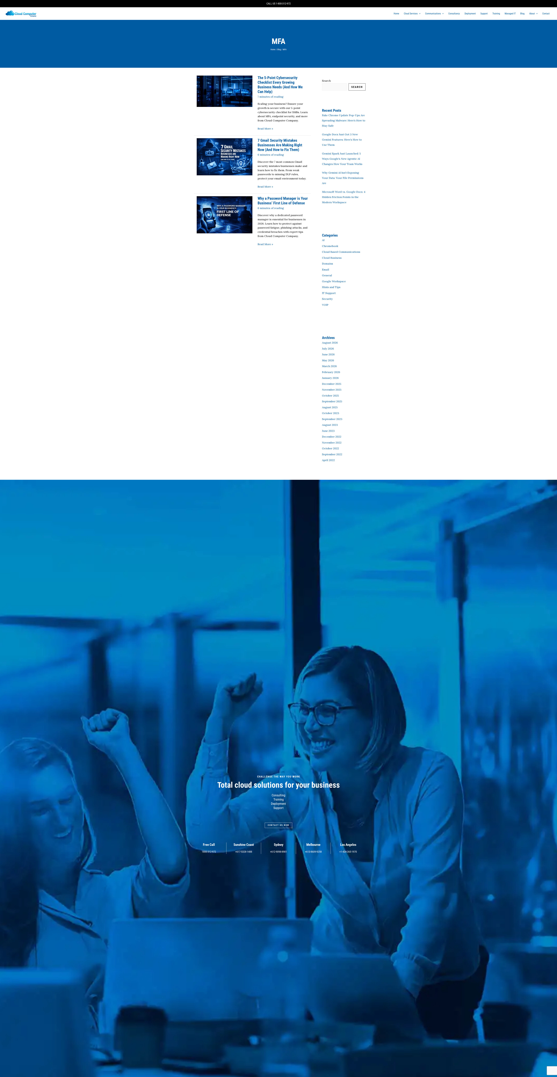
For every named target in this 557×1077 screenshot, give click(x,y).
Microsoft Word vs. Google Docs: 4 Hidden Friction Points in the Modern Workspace (343, 197)
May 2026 (328, 360)
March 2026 (329, 366)
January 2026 (330, 378)
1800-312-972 (209, 851)
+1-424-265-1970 (348, 851)
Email (325, 269)
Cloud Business (332, 257)
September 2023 (332, 419)
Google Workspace (334, 281)
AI (323, 240)
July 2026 (328, 348)
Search (326, 80)
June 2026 (328, 354)
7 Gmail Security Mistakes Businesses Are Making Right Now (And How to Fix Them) (280, 145)
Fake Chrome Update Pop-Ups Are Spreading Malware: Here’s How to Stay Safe (343, 120)
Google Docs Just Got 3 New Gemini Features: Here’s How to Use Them (342, 139)
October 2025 (330, 395)
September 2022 (332, 454)
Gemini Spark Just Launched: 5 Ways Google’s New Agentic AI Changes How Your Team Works (342, 159)
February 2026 (331, 372)
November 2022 (331, 442)
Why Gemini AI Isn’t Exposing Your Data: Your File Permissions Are (343, 178)
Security (327, 299)
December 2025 (331, 383)
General (327, 275)
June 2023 (328, 430)
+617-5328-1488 (243, 851)
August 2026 (330, 342)
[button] (419, 14)
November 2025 (331, 389)
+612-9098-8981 (278, 851)
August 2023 (330, 425)
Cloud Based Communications (341, 252)
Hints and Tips (331, 287)
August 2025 (330, 407)
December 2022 (331, 436)
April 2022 (328, 460)
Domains (327, 263)
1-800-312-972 (283, 3)
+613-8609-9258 (313, 851)
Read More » (265, 129)
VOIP (325, 304)
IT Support (329, 293)
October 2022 (330, 448)
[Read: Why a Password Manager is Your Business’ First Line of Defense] (224, 214)
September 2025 (332, 401)
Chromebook (330, 246)
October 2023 (330, 413)
